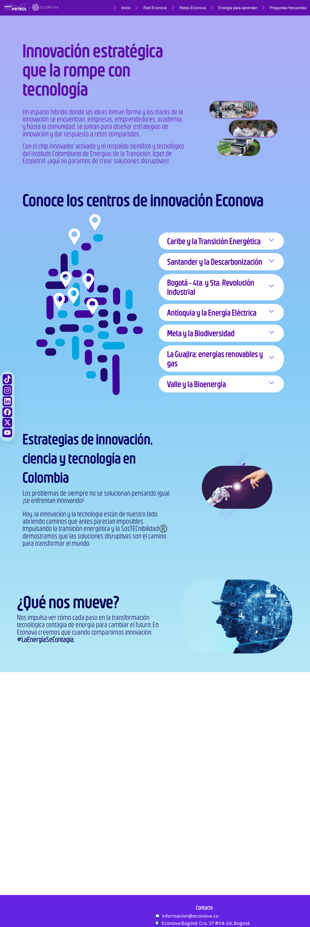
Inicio (126, 7)
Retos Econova (192, 7)
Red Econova (155, 7)
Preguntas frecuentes (288, 7)
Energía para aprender (237, 7)
